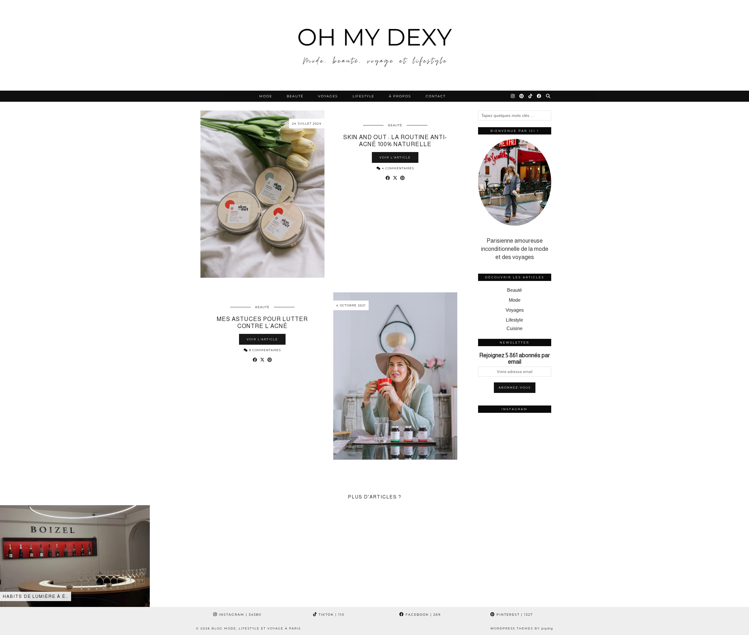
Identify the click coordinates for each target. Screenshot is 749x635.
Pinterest (514, 614)
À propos (400, 96)
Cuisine (514, 328)
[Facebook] (539, 96)
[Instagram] (513, 96)
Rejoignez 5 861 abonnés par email (514, 358)
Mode (265, 96)
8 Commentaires (264, 350)
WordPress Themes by (521, 628)
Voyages (328, 96)
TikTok (330, 614)
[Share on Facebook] (387, 178)
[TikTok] (530, 96)
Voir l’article (395, 157)
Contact (436, 96)
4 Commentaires (397, 168)
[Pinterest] (521, 96)
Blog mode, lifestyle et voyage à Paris (256, 628)
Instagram (239, 614)
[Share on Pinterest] (402, 178)
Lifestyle (363, 96)
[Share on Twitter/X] (395, 178)
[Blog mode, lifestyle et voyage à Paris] (374, 45)
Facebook (422, 614)
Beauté (295, 96)
